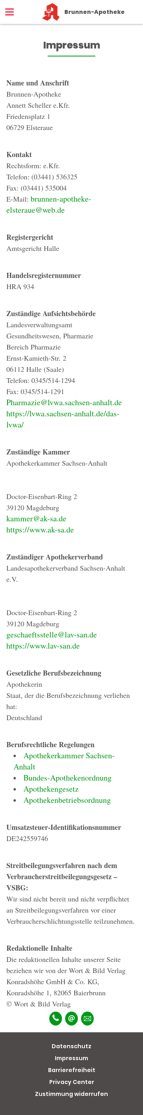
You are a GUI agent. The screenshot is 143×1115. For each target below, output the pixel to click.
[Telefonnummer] (55, 1019)
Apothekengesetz (51, 788)
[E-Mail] (71, 1019)
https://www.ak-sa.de (40, 529)
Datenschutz (71, 1046)
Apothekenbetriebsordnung (67, 799)
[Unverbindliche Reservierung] (87, 1019)
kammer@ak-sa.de (36, 518)
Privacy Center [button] (71, 1082)
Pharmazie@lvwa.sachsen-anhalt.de (64, 402)
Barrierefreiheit (71, 1070)
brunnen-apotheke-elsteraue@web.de (48, 204)
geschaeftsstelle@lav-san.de (51, 634)
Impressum (71, 1058)
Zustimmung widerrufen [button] (71, 1094)
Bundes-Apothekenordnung (67, 777)
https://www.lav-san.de (43, 645)
